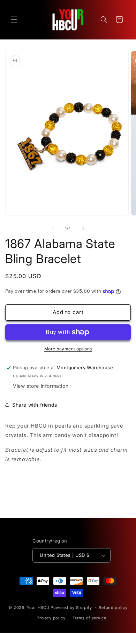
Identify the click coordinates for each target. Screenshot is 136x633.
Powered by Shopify (71, 607)
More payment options (68, 348)
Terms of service (89, 618)
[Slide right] (83, 228)
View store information (40, 386)
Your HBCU (38, 607)
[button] (14, 19)
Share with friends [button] (34, 405)
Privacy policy (51, 618)
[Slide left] (52, 228)
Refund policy (113, 607)
